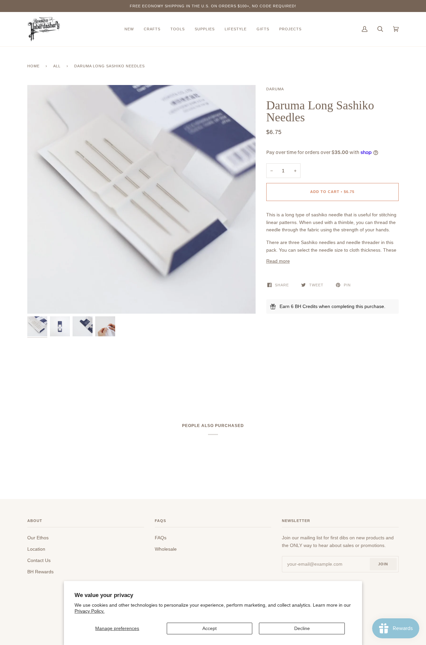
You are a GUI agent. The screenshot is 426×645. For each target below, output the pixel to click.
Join (383, 564)
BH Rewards (40, 571)
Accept (209, 628)
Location (36, 549)
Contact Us (39, 560)
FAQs (160, 537)
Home (33, 66)
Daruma (275, 89)
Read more (278, 261)
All (57, 66)
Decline (302, 628)
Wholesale (166, 549)
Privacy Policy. (90, 611)
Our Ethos (38, 537)
